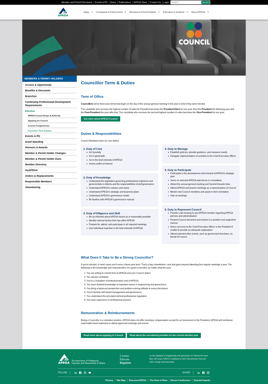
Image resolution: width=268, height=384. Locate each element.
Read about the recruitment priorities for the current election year (164, 335)
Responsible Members (38, 181)
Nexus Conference (180, 380)
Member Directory (35, 164)
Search (205, 2)
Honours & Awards (36, 147)
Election (30, 111)
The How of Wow (158, 380)
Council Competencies (39, 126)
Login (166, 2)
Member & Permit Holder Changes (45, 153)
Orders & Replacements (39, 176)
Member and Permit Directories (77, 2)
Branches (31, 96)
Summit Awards (202, 380)
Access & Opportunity (38, 84)
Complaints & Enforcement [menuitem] (109, 12)
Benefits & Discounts (37, 90)
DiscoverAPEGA (137, 380)
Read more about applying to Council (103, 335)
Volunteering (32, 187)
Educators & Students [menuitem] (173, 12)
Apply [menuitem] (86, 12)
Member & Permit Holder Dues (43, 158)
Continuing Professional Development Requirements (48, 104)
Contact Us (155, 2)
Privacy (109, 380)
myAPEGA (31, 170)
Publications (125, 2)
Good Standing (34, 141)
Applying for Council (38, 121)
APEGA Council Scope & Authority (44, 116)
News (113, 2)
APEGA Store (140, 2)
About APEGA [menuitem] (198, 12)
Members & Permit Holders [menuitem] (142, 12)
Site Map (121, 380)
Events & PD (101, 2)
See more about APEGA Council (101, 119)
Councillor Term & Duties (40, 131)
